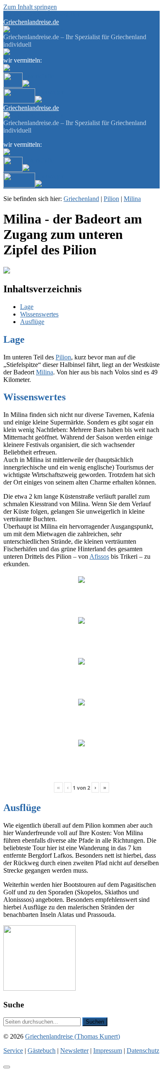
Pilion (111, 198)
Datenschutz (143, 1050)
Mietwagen (50, 91)
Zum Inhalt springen (30, 6)
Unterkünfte (38, 76)
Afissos (99, 556)
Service (13, 14)
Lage (26, 306)
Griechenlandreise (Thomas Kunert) (72, 1036)
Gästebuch (37, 14)
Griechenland (81, 198)
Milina (132, 198)
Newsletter (65, 14)
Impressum (107, 1050)
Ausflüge (32, 321)
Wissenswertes (39, 314)
